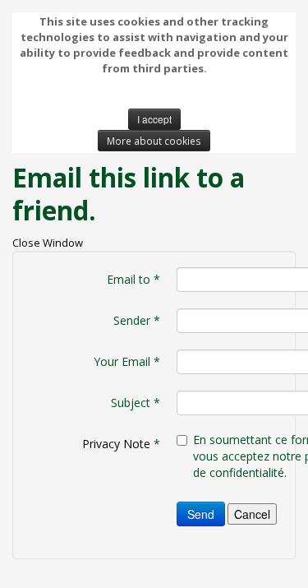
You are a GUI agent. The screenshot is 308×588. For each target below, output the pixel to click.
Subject (135, 402)
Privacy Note (116, 443)
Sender (136, 320)
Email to (133, 279)
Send (200, 514)
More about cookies (154, 140)
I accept (154, 119)
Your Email (127, 361)
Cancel (252, 514)
